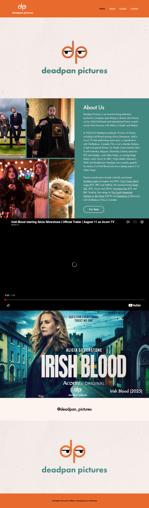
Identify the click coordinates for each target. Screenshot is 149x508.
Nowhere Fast (120, 188)
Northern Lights (90, 181)
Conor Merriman (91, 501)
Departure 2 (123, 196)
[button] (144, 95)
